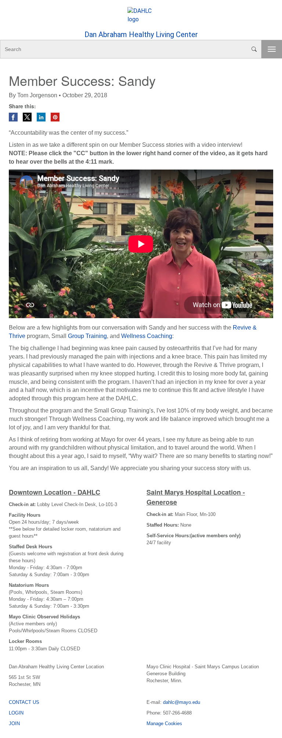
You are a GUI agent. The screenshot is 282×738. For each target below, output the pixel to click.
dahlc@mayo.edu (181, 702)
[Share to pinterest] (55, 116)
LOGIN (16, 713)
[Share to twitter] (28, 116)
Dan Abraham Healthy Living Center (141, 34)
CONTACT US (24, 702)
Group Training (87, 336)
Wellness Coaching (146, 336)
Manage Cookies (164, 723)
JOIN (14, 723)
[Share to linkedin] (42, 116)
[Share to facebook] (14, 116)
